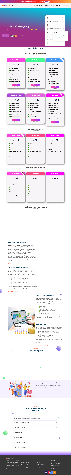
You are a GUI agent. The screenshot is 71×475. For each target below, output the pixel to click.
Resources (58, 5)
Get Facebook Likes (49, 5)
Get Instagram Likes (25, 462)
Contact (65, 5)
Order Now (16, 84)
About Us (38, 462)
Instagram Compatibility (41, 460)
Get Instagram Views (25, 464)
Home (31, 5)
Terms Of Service (40, 464)
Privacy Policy (39, 466)
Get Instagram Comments (26, 466)
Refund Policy (39, 467)
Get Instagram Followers (26, 460)
